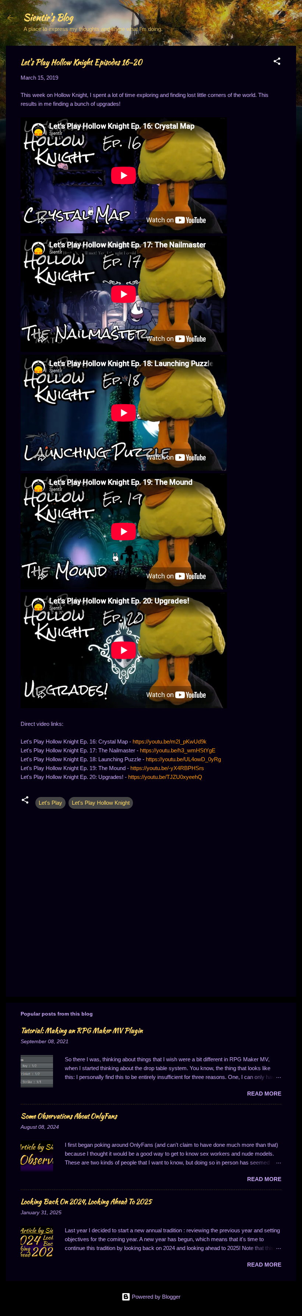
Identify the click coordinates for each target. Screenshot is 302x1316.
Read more (264, 1093)
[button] (277, 62)
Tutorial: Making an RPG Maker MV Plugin (82, 1030)
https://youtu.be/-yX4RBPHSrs (167, 768)
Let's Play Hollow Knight (101, 803)
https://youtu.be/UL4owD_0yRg (183, 759)
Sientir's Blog (48, 17)
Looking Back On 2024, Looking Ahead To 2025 (86, 1202)
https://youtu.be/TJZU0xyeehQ (165, 777)
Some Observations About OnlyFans (69, 1116)
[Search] (291, 20)
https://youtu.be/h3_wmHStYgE (177, 750)
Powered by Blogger (155, 1297)
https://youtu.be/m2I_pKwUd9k (170, 741)
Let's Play (50, 803)
